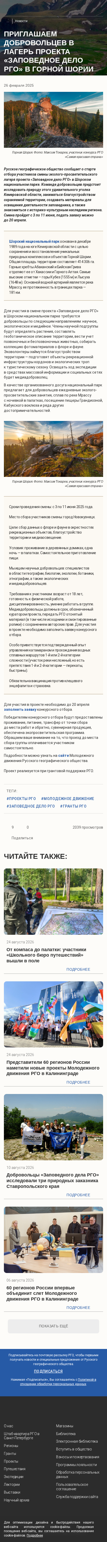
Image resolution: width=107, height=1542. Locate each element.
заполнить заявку (20, 709)
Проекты (11, 1461)
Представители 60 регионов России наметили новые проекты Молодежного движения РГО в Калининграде (52, 1068)
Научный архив (16, 1500)
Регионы (11, 1446)
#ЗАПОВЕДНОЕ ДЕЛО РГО (30, 806)
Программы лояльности (76, 1465)
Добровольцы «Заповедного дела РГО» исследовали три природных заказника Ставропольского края (52, 1180)
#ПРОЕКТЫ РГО (21, 799)
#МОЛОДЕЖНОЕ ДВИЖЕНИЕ (67, 799)
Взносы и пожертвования (77, 1457)
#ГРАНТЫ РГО (73, 806)
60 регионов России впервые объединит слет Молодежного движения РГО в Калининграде (42, 1293)
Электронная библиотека (77, 1441)
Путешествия (14, 1469)
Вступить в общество (74, 1449)
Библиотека (66, 1434)
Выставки (12, 1492)
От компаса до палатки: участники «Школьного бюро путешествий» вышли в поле (46, 955)
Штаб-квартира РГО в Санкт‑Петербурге (21, 1436)
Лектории (12, 1484)
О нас (8, 1426)
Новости (21, 21)
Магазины (64, 1426)
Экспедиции (13, 1477)
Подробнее (78, 969)
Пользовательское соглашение (72, 1486)
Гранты (10, 1453)
